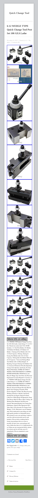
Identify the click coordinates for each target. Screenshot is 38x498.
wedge (18, 447)
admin (8, 42)
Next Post (29, 460)
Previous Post (11, 460)
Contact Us (12, 471)
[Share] (21, 441)
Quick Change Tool (19, 13)
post (29, 445)
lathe (25, 445)
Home (11, 466)
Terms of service (13, 481)
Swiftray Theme (12, 492)
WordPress (27, 492)
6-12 (26, 40)
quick (8, 447)
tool (12, 447)
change (22, 445)
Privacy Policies (13, 476)
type (14, 447)
